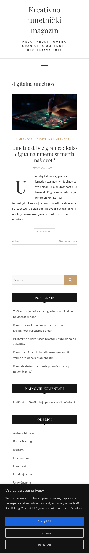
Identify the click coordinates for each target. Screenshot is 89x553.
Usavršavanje (22, 482)
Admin (16, 241)
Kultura (18, 449)
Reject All (44, 544)
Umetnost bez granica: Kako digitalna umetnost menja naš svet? (44, 154)
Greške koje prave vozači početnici (52, 402)
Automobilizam (23, 433)
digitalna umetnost (53, 139)
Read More (44, 231)
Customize (44, 533)
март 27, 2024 (43, 167)
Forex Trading (22, 441)
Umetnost (24, 139)
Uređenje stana (23, 474)
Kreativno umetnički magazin (44, 20)
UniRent (18, 402)
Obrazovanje (21, 458)
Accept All (45, 521)
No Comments (68, 241)
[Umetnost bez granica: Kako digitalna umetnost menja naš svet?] (44, 112)
